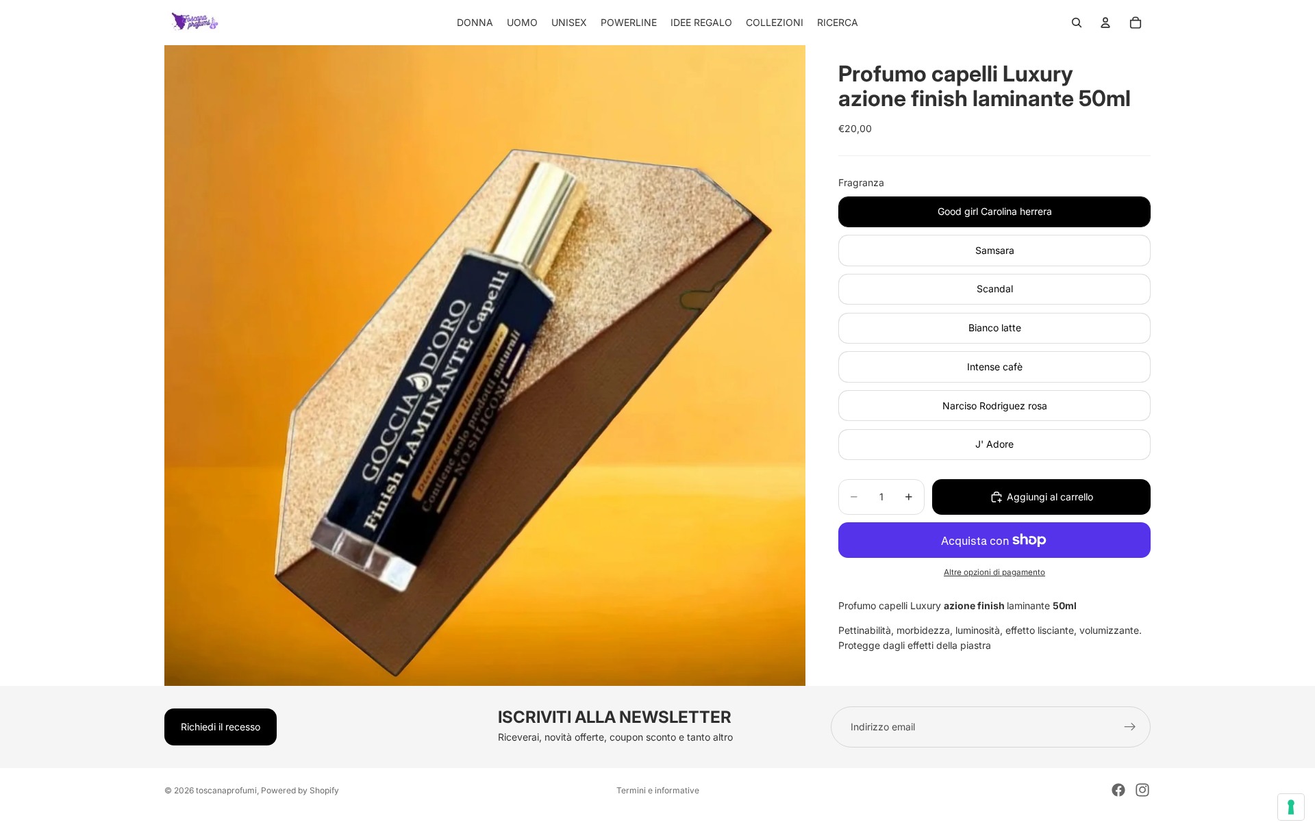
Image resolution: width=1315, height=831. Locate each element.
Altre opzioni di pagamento (994, 572)
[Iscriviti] (1130, 727)
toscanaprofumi (226, 790)
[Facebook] (1118, 790)
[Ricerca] (1077, 23)
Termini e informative (657, 790)
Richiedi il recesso (220, 726)
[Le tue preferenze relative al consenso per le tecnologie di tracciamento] (1291, 807)
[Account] (1105, 23)
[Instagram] (1142, 790)
